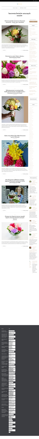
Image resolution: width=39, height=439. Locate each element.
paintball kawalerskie (11, 414)
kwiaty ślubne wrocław (11, 390)
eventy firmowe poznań (11, 340)
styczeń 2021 (31, 141)
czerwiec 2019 (31, 155)
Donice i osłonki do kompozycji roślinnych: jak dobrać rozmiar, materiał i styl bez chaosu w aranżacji (33, 60)
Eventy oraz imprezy (32, 29)
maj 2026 (30, 108)
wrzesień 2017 (31, 166)
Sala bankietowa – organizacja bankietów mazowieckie (5, 350)
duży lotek (11, 338)
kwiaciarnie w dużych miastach (11, 376)
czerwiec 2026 (31, 107)
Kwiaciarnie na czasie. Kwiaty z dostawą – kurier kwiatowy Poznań (14, 56)
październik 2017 (31, 165)
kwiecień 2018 (31, 158)
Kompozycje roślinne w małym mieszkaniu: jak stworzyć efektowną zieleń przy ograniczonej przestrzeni (32, 48)
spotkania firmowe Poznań (11, 422)
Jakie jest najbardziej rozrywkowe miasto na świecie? (5, 343)
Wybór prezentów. (4, 353)
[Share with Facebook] (22, 50)
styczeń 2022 (31, 131)
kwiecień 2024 (31, 115)
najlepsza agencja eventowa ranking (11, 393)
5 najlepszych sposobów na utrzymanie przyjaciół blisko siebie (33, 79)
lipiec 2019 (30, 154)
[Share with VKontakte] (27, 50)
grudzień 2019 (31, 148)
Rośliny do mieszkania (32, 33)
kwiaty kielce (11, 382)
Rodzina (3, 407)
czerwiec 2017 (31, 170)
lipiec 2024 (30, 113)
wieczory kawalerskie (11, 430)
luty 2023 (30, 123)
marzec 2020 (31, 146)
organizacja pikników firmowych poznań (12, 412)
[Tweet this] (23, 50)
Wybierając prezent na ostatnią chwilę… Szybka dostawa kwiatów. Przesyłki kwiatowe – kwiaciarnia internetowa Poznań (15, 92)
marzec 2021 (31, 138)
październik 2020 (31, 142)
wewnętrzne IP (10, 428)
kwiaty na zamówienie (11, 387)
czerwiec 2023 (31, 118)
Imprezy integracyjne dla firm (11, 356)
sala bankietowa (10, 420)
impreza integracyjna (11, 349)
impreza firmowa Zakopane (11, 347)
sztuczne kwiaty (10, 424)
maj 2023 (30, 119)
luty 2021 (30, 140)
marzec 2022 (31, 129)
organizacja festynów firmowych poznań (12, 399)
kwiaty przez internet (11, 388)
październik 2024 (31, 112)
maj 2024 (30, 114)
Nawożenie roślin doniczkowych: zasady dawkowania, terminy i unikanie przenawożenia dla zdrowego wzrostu (33, 44)
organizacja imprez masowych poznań (12, 409)
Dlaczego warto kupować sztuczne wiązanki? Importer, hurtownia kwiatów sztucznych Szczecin (15, 218)
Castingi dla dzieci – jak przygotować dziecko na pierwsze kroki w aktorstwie (33, 83)
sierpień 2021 (31, 136)
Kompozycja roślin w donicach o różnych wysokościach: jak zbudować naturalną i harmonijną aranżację (33, 56)
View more (4, 50)
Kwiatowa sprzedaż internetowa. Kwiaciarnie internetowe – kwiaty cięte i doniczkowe (15, 21)
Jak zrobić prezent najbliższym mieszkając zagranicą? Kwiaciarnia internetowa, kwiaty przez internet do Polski (15, 181)
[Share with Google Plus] (24, 50)
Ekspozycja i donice (32, 28)
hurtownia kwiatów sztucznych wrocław (11, 343)
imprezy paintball (11, 364)
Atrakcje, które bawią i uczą (33, 75)
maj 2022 (30, 126)
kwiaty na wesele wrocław (11, 384)
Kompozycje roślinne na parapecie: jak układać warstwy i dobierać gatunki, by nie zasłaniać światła (33, 52)
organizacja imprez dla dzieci (12, 402)
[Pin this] (26, 50)
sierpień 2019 (31, 153)
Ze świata (30, 35)
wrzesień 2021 (31, 135)
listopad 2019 (31, 149)
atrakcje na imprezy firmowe (12, 333)
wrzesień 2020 (31, 143)
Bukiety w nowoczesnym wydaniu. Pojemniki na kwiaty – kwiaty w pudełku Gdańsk (33, 222)
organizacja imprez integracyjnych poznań (12, 407)
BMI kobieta (11, 334)
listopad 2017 (31, 164)
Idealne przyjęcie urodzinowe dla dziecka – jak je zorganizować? (5, 374)
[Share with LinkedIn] (25, 50)
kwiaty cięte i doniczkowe (11, 378)
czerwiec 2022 (31, 125)
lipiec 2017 (30, 169)
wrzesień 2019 (31, 152)
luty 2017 (30, 172)
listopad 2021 (31, 132)
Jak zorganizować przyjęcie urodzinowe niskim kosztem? (33, 87)
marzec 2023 (31, 121)
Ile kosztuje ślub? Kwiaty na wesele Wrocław (34, 262)
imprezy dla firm (11, 351)
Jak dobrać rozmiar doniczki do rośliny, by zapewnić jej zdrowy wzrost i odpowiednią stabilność (33, 209)
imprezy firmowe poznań (11, 353)
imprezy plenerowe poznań (12, 366)
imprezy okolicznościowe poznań (11, 362)
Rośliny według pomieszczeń (33, 34)
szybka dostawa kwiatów (11, 426)
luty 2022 (30, 130)
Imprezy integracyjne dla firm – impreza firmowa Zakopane (32, 72)
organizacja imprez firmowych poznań (12, 404)
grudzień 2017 (31, 163)
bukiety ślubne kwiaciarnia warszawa (11, 336)
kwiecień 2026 (31, 109)
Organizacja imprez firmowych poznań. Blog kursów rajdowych (5, 395)
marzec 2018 (31, 159)
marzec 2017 (31, 171)
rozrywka (10, 419)
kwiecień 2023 (31, 120)
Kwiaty (15, 54)
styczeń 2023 (31, 124)
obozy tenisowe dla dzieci (12, 396)
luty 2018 (30, 160)
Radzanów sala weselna (11, 417)
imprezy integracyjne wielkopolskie (11, 359)
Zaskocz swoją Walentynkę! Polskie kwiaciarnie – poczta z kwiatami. (15, 136)
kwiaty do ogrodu (11, 380)
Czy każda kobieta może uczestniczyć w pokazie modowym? (5, 415)
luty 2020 (30, 147)
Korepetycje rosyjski (12, 372)
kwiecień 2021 (31, 137)
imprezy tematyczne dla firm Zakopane (12, 369)
